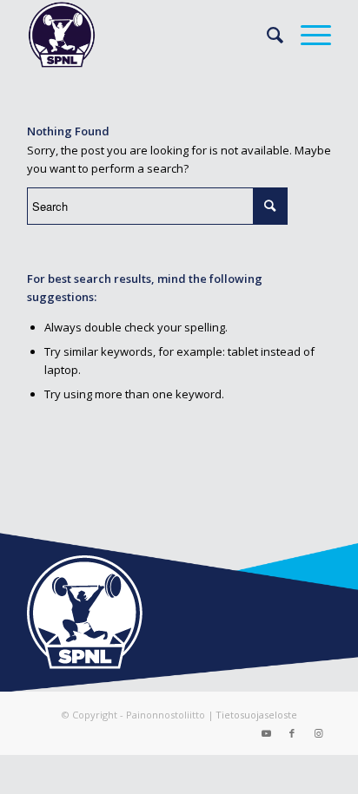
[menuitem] (266, 34)
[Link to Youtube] (266, 733)
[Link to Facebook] (292, 733)
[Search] (266, 34)
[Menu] (307, 34)
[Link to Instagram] (318, 733)
